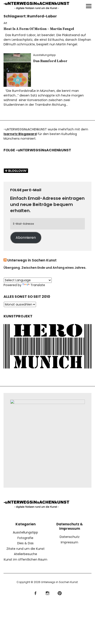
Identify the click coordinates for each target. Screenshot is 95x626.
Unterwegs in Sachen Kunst (32, 260)
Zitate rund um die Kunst (25, 548)
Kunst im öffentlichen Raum (25, 559)
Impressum (69, 542)
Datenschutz (70, 537)
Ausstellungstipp (44, 55)
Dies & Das (25, 543)
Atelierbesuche (25, 554)
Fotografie (25, 538)
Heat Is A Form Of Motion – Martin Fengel (39, 29)
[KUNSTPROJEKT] (48, 369)
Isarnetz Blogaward (20, 134)
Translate (37, 285)
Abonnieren (26, 237)
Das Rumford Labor (50, 61)
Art (5, 23)
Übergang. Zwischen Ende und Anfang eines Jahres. (45, 267)
